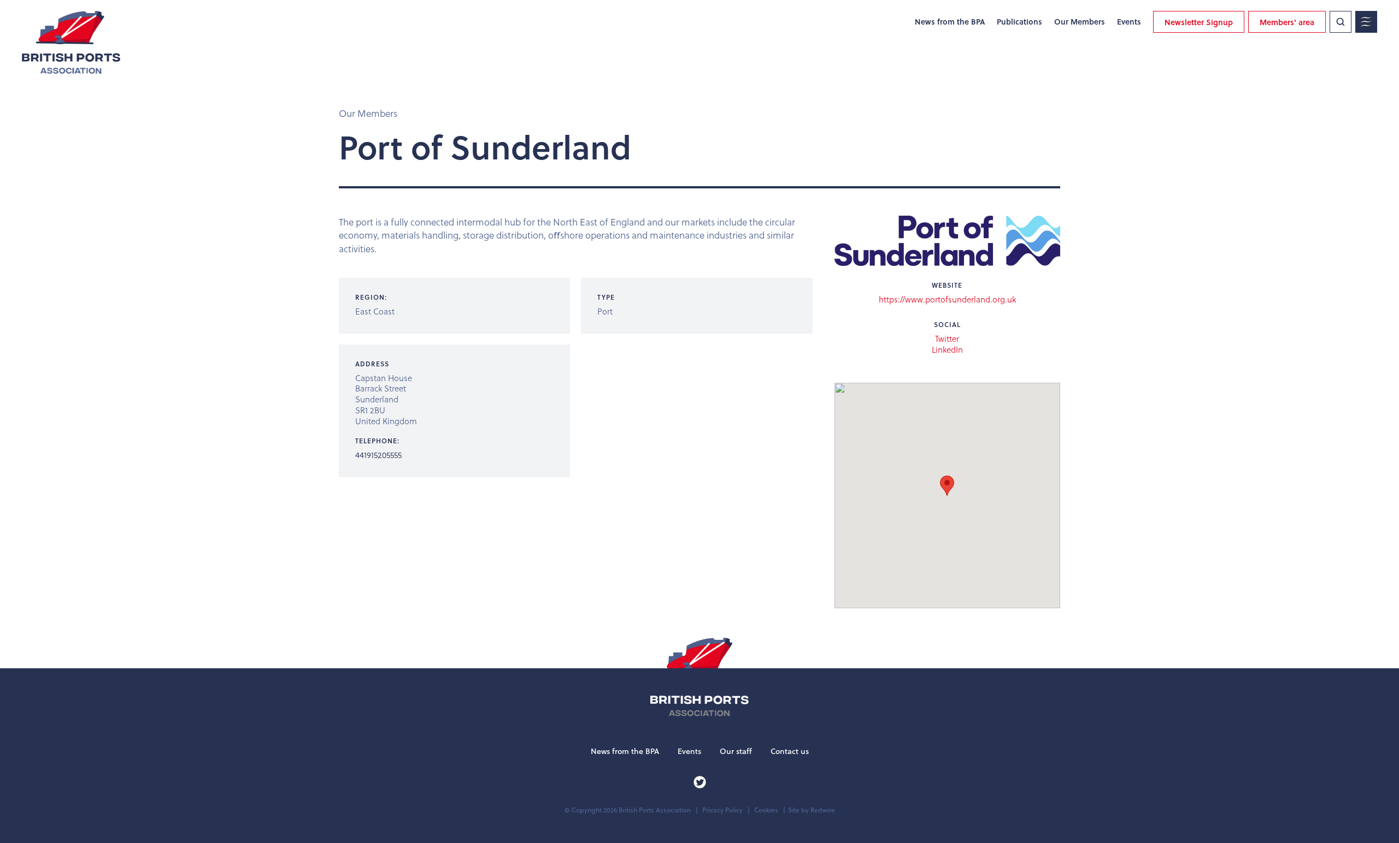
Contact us (790, 751)
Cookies (766, 810)
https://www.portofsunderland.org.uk (947, 299)
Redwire (822, 810)
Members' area (1287, 22)
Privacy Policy (722, 810)
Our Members (1079, 21)
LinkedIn (947, 350)
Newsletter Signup (1199, 22)
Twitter (947, 339)
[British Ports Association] (71, 42)
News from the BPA (950, 21)
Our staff (736, 751)
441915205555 (378, 455)
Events (1129, 21)
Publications (1019, 21)
